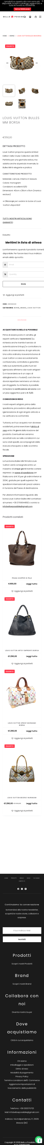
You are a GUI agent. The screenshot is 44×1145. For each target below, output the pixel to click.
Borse (16, 308)
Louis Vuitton (33, 308)
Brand (23, 308)
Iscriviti (22, 939)
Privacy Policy (22, 1076)
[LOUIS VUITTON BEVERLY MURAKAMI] (22, 768)
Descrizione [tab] (21, 320)
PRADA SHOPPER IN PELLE (22, 578)
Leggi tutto (31, 584)
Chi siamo (36, 878)
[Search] (24, 17)
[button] (13, 295)
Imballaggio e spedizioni (21, 1065)
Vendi (28, 878)
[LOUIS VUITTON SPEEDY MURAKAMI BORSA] (22, 693)
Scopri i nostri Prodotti (22, 963)
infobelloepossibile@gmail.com (18, 506)
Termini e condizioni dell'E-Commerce (22, 1080)
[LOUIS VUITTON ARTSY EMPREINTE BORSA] (22, 620)
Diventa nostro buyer (22, 1012)
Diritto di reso (22, 1068)
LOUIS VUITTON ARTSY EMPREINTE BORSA (22, 650)
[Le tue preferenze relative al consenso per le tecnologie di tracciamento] (39, 1140)
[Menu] (40, 17)
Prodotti (14, 878)
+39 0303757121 (27, 1108)
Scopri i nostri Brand (22, 984)
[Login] (30, 17)
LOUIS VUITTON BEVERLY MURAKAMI (22, 798)
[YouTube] (26, 889)
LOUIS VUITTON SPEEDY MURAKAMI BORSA (22, 724)
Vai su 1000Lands (22, 9)
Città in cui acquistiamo (22, 1040)
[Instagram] (22, 889)
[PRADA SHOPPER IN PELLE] (22, 548)
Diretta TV (22, 881)
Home (6, 878)
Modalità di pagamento (22, 1072)
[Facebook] (18, 889)
